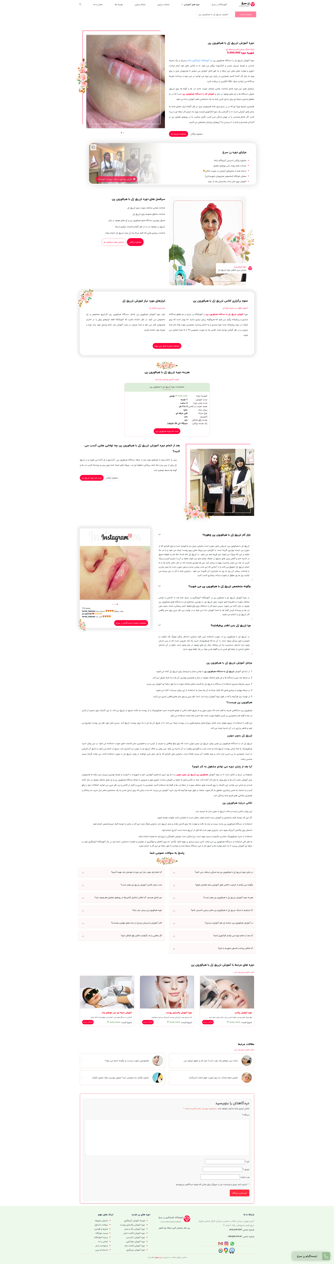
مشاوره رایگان (196, 134)
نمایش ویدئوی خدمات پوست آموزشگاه (115, 179)
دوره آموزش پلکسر (243, 1012)
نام (247, 1161)
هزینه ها (119, 4)
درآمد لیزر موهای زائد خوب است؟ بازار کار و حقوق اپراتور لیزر (211, 1060)
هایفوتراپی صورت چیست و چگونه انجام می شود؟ (127, 1060)
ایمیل (246, 1169)
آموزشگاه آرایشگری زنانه (199, 60)
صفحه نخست (246, 14)
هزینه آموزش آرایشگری (134, 1220)
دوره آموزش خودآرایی (135, 1241)
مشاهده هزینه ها (178, 134)
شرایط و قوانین (101, 1229)
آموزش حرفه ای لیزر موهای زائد (117, 1012)
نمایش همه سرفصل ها (114, 242)
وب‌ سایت (244, 1177)
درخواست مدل (101, 1246)
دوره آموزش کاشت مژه (135, 1246)
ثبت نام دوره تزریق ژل (92, 478)
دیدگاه (245, 1115)
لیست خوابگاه (102, 1233)
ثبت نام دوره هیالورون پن (167, 431)
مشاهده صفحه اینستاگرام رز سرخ (131, 623)
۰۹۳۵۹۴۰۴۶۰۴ (235, 1236)
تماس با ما (98, 4)
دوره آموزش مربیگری (135, 1250)
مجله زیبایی (140, 4)
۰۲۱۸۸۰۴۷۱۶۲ (235, 1230)
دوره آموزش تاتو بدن (135, 1237)
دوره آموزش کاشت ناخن (134, 1233)
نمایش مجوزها (101, 1220)
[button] (123, 132)
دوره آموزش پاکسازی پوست (179, 1012)
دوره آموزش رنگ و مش (134, 1229)
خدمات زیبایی (163, 4)
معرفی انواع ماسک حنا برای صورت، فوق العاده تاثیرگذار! (213, 1077)
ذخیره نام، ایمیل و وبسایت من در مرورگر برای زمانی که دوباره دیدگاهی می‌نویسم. (211, 1184)
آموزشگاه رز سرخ (219, 4)
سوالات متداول (101, 1225)
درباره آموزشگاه (101, 1237)
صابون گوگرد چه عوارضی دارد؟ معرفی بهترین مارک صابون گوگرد (120, 1077)
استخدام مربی (101, 1250)
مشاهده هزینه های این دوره (167, 346)
